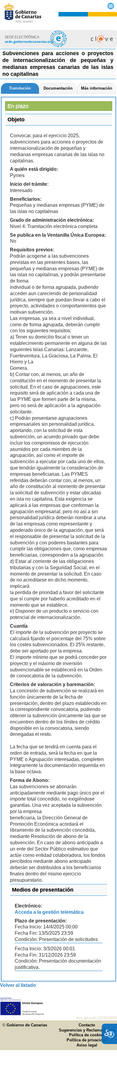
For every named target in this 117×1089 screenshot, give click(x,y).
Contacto (87, 1025)
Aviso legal (86, 1045)
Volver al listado (18, 985)
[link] (58, 46)
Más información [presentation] (96, 88)
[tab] (20, 88)
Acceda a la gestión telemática (49, 912)
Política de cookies (86, 1035)
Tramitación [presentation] (20, 88)
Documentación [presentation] (58, 88)
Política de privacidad (87, 1040)
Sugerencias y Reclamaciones (87, 1030)
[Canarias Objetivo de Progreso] (22, 1013)
